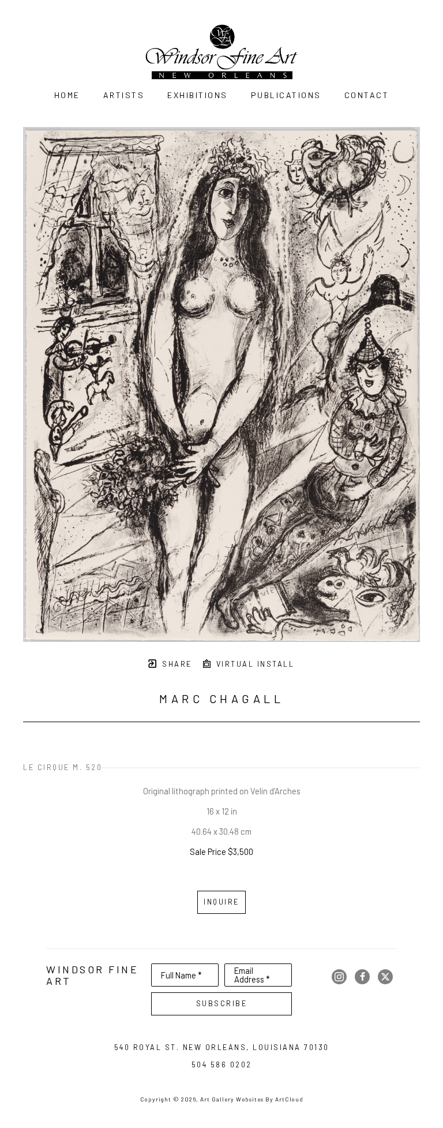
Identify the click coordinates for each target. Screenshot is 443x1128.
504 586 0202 (222, 1064)
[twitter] (385, 976)
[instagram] (339, 976)
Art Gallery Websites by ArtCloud (251, 1099)
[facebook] (362, 976)
